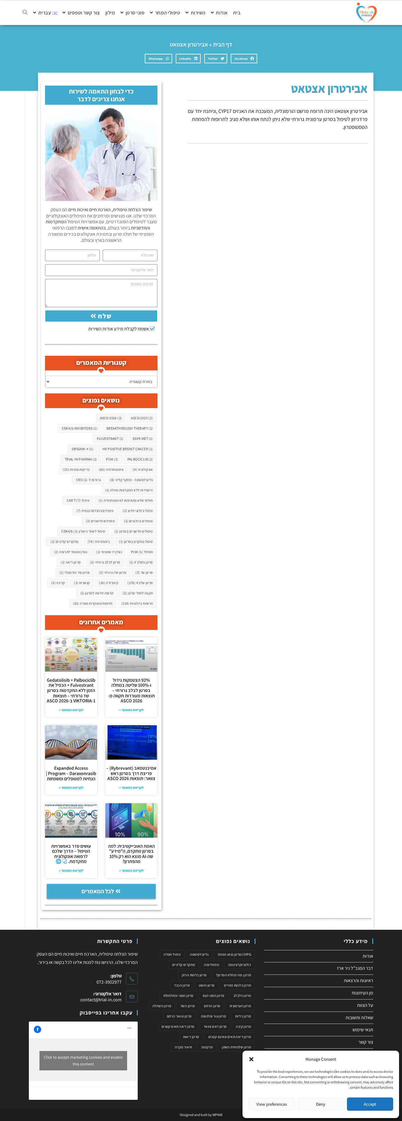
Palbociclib (140, 459)
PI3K (112, 459)
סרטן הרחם (212, 1006)
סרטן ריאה (71, 562)
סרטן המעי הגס (213, 995)
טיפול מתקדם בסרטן (136, 541)
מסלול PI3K (142, 552)
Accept (370, 1104)
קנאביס (82, 583)
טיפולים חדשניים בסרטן (133, 531)
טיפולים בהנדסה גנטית (95, 510)
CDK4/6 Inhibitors (79, 428)
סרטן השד (187, 1006)
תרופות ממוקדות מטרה (92, 603)
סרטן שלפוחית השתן (236, 1047)
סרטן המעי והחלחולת (178, 995)
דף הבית (222, 44)
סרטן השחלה (161, 1006)
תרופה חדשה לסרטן (97, 593)
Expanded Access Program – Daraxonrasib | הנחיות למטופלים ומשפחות (71, 773)
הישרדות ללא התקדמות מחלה (129, 490)
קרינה (58, 583)
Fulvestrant (110, 438)
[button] (251, 1059)
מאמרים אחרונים (101, 622)
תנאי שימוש (363, 1030)
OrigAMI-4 (82, 449)
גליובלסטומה (199, 954)
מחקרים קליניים (64, 541)
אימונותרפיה (111, 469)
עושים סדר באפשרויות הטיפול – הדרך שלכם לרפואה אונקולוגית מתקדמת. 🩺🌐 (71, 854)
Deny (320, 1104)
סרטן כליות (243, 1016)
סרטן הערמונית (240, 1006)
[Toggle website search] (25, 12)
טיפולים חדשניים (100, 521)
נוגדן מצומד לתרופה (70, 552)
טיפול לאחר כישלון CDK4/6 (83, 531)
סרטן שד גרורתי (112, 572)
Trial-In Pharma (81, 459)
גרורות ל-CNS (88, 480)
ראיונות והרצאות (358, 980)
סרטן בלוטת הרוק (194, 975)
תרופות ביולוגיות (137, 603)
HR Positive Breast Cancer (127, 449)
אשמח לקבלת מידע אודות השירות (118, 329)
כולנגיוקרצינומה (239, 964)
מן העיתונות (362, 993)
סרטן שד (144, 572)
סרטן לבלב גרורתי (105, 562)
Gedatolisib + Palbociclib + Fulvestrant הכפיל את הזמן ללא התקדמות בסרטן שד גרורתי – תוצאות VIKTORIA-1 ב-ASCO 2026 (71, 690)
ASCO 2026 (111, 418)
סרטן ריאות (191, 1036)
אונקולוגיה (143, 469)
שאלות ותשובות (359, 1017)
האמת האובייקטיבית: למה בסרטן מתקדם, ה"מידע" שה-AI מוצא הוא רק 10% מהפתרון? (131, 854)
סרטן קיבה (243, 1026)
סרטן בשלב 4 (141, 562)
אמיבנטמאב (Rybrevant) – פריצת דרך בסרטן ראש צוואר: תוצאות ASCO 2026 (131, 773)
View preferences (271, 1104)
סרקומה (207, 1047)
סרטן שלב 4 (140, 583)
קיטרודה (108, 583)
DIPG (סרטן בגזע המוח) (234, 954)
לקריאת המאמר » (131, 710)
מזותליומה (211, 964)
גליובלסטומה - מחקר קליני (131, 480)
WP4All (217, 1114)
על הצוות (365, 1005)
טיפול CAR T (78, 500)
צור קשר (365, 1042)
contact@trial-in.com (101, 1000)
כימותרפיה (99, 541)
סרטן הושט (207, 985)
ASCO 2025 (142, 418)
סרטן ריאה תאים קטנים (178, 1026)
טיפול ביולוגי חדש (138, 510)
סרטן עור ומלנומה (213, 1016)
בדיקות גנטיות (76, 469)
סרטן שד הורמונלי (74, 572)
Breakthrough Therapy (130, 428)
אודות (368, 956)
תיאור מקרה (183, 1047)
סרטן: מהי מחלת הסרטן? (233, 975)
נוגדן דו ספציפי (109, 552)
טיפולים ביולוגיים (138, 521)
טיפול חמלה (172, 954)
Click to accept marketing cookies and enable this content (83, 1061)
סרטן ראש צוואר (215, 1026)
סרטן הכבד (182, 985)
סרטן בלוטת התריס (237, 985)
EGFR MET (143, 438)
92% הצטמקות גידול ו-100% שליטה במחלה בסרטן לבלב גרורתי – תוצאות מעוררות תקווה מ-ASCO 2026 (131, 690)
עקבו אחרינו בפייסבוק (106, 1012)
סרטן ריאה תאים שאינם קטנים (229, 1036)
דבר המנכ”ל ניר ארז (355, 968)
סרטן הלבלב (242, 995)
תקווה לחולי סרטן (138, 593)
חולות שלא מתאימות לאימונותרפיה (126, 500)
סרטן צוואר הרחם (179, 1016)
